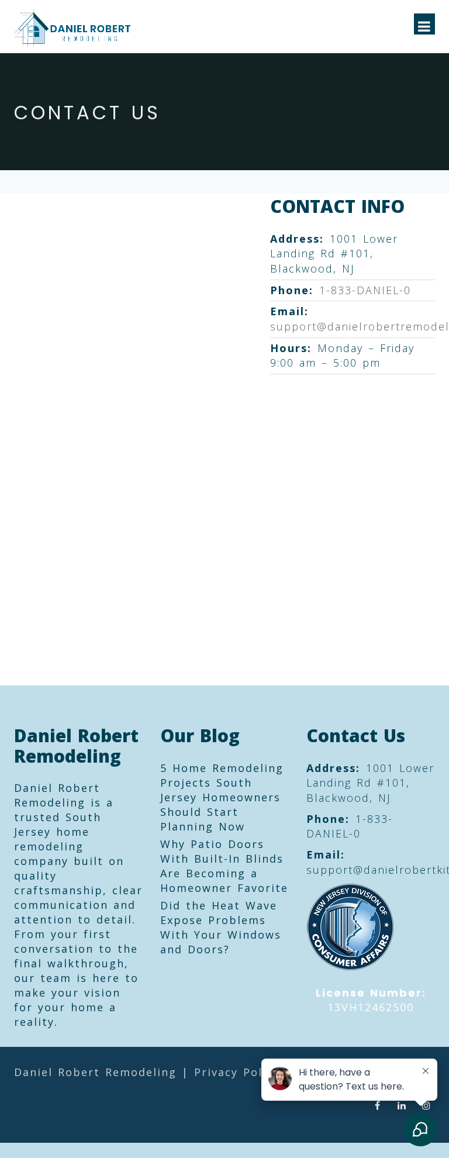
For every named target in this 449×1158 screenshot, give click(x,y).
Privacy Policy (236, 1072)
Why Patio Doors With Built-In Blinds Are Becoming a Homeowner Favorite (224, 866)
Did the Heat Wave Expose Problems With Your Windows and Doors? (220, 927)
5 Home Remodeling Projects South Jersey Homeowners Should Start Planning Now (222, 797)
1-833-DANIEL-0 (365, 290)
